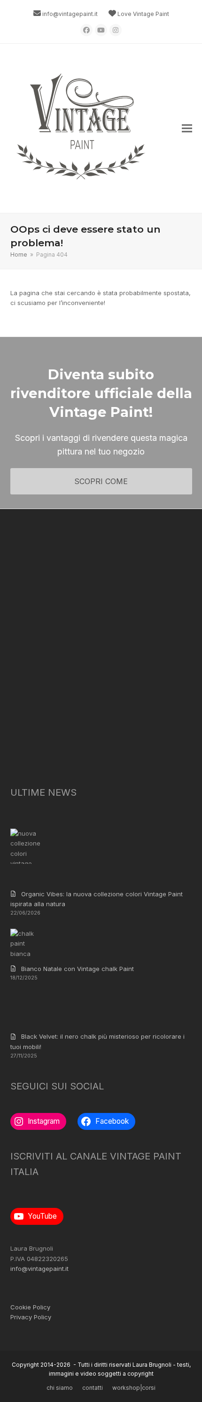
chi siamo (60, 1387)
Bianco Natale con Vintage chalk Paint (77, 968)
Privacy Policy (30, 1317)
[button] (187, 129)
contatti (92, 1387)
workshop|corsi (133, 1387)
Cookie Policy (30, 1307)
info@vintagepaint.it (70, 13)
